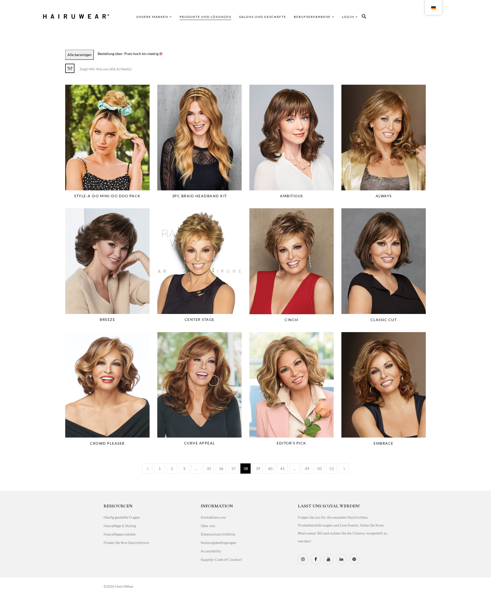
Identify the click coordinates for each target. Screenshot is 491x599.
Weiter (344, 468)
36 (221, 468)
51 (331, 468)
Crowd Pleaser (107, 443)
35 (209, 468)
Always (384, 196)
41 (282, 468)
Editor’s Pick (291, 443)
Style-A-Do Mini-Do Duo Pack (107, 196)
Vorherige (147, 468)
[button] (364, 17)
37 (233, 468)
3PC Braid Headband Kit (199, 196)
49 (307, 468)
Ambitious (291, 196)
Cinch (291, 320)
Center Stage (200, 319)
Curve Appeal (199, 443)
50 (319, 468)
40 (270, 468)
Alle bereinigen (80, 54)
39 (258, 468)
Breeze (107, 319)
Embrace (384, 443)
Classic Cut (384, 320)
